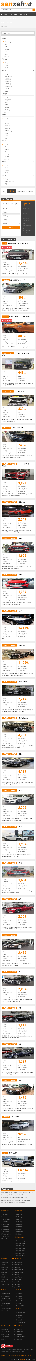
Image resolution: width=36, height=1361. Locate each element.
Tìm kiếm (11, 227)
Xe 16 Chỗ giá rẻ (5, 1336)
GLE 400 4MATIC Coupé (15, 465)
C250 (12, 1044)
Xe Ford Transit (18, 1234)
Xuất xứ (18, 175)
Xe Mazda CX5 (19, 1301)
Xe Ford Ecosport (19, 1217)
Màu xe (18, 141)
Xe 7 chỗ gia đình (27, 230)
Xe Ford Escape (19, 1221)
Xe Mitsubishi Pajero (20, 1248)
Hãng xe (18, 38)
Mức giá (18, 70)
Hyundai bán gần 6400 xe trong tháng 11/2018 (12, 1195)
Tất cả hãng (8, 42)
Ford (6, 51)
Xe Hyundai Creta (16, 1279)
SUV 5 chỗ (7, 126)
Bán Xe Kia (4, 1258)
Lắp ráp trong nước (9, 181)
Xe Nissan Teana (18, 1334)
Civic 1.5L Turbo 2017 (14, 280)
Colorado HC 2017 (15, 391)
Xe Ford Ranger (18, 1214)
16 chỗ (6, 135)
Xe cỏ (24, 216)
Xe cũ (6, 68)
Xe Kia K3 (3, 1264)
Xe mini (24, 211)
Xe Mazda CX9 (19, 1303)
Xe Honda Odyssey (20, 1322)
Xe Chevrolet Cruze (5, 1293)
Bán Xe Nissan (18, 1325)
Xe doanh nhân (26, 208)
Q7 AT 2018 (10, 1153)
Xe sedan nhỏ (26, 213)
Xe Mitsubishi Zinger (20, 1253)
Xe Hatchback (4, 1329)
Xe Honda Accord (20, 1312)
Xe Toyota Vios (4, 1214)
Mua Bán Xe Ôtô (5, 1325)
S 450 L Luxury (16, 718)
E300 (12, 899)
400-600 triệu (8, 81)
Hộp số (18, 161)
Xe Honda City (19, 1315)
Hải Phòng (7, 110)
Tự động (7, 170)
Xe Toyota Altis (4, 1221)
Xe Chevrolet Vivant (5, 1311)
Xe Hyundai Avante (16, 1267)
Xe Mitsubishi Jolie (19, 1245)
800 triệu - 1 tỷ (8, 86)
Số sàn (6, 168)
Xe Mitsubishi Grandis (20, 1243)
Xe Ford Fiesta (18, 1226)
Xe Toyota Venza (5, 1229)
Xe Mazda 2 (19, 1293)
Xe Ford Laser (18, 1229)
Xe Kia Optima (4, 1279)
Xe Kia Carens (4, 1267)
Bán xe (25, 14)
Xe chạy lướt (26, 218)
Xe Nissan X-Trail (18, 1339)
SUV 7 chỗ (7, 128)
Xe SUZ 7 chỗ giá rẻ (5, 1334)
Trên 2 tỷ (7, 91)
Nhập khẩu (7, 184)
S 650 (13, 611)
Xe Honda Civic (19, 1317)
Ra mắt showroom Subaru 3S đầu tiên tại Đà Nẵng (13, 1202)
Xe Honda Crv (19, 1320)
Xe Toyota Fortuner (5, 1219)
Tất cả (6, 63)
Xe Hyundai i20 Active (17, 1272)
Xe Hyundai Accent (17, 1264)
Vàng (6, 147)
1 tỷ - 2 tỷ (7, 89)
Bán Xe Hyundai (16, 1258)
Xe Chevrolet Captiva (6, 1303)
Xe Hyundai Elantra (16, 1282)
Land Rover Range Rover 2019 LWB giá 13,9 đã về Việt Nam (15, 1200)
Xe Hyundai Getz (16, 1287)
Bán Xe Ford (18, 1210)
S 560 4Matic (15, 645)
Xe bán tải (3, 1339)
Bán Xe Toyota (5, 1210)
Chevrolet (7, 49)
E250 (12, 935)
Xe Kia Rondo (4, 1282)
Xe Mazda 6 (19, 1298)
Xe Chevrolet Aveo (5, 1296)
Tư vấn (14, 18)
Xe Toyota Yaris (5, 1226)
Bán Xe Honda (20, 1309)
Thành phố (18, 94)
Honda (6, 54)
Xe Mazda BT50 (20, 1306)
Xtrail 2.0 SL (11, 1117)
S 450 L (13, 754)
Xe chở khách (26, 233)
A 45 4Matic (15, 502)
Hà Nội (6, 102)
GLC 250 (13, 827)
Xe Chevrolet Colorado (6, 1306)
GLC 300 (13, 790)
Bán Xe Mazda (20, 1290)
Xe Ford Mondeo (19, 1231)
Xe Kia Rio (3, 1274)
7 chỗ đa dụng (8, 131)
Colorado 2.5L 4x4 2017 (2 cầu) (17, 354)
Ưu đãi (15, 14)
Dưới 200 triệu (8, 76)
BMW (6, 47)
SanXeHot (22, 1359)
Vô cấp (6, 173)
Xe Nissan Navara (18, 1331)
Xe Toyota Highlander (6, 1234)
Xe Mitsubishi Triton (20, 1250)
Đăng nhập (9, 22)
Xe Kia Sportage (5, 1284)
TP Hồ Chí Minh (8, 100)
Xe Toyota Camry (5, 1224)
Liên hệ (22, 1355)
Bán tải (6, 133)
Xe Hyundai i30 (15, 1274)
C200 (12, 1080)
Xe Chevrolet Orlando (6, 1308)
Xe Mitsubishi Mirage (20, 1255)
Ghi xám (7, 156)
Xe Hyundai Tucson (17, 1277)
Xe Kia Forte (4, 1272)
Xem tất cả (6, 56)
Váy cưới (29, 1355)
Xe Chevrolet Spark (5, 1298)
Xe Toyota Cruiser (5, 1236)
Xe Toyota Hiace (5, 1231)
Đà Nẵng (7, 107)
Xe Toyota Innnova (5, 1217)
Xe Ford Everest (19, 1219)
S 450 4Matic (15, 682)
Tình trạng (18, 59)
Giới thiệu (3, 1355)
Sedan (6, 121)
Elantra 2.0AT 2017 (14, 428)
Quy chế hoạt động (11, 1355)
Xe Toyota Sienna (5, 1239)
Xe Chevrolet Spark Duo (6, 1301)
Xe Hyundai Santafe (17, 1262)
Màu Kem (7, 149)
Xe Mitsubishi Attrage (20, 1241)
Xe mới (6, 65)
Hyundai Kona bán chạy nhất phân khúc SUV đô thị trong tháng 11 (17, 1192)
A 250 (13, 538)
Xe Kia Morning (4, 1262)
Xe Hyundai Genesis (17, 1284)
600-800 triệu (8, 84)
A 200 (13, 575)
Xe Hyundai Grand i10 (17, 1269)
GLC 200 (13, 863)
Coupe (6, 138)
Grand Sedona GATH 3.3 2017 (16, 243)
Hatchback (7, 123)
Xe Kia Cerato (4, 1269)
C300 (12, 1008)
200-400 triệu (8, 79)
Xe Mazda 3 (19, 1296)
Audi (6, 44)
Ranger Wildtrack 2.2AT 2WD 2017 (18, 316)
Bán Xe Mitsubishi (19, 1237)
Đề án (18, 1355)
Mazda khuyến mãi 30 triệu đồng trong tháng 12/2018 (14, 1197)
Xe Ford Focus (18, 1224)
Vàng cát (7, 154)
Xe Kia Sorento (4, 1277)
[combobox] (11, 208)
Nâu (6, 151)
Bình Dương (7, 105)
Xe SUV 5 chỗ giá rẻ (5, 1331)
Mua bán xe (4, 26)
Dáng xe (18, 115)
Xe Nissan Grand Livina (19, 1336)
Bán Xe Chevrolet (5, 1290)
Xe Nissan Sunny (18, 1329)
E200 (12, 972)
